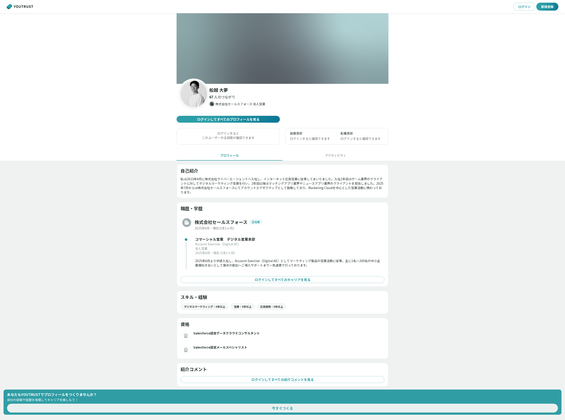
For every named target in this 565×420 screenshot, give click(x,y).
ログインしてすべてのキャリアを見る (283, 279)
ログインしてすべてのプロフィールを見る (228, 119)
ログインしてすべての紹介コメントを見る (282, 379)
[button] (282, 48)
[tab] (229, 155)
